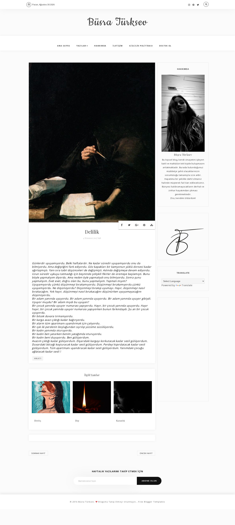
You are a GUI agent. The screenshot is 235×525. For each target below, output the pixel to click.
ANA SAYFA (63, 45)
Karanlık (120, 420)
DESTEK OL (165, 45)
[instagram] (189, 4)
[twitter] (198, 4)
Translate (187, 285)
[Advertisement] (183, 349)
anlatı (37, 358)
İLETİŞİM (118, 45)
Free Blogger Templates (151, 502)
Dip (77, 420)
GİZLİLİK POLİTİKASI (141, 45)
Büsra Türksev (117, 22)
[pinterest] (193, 4)
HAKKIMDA (100, 45)
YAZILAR (81, 45)
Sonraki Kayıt (38, 453)
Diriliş (37, 420)
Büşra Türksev (183, 154)
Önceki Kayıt (146, 453)
